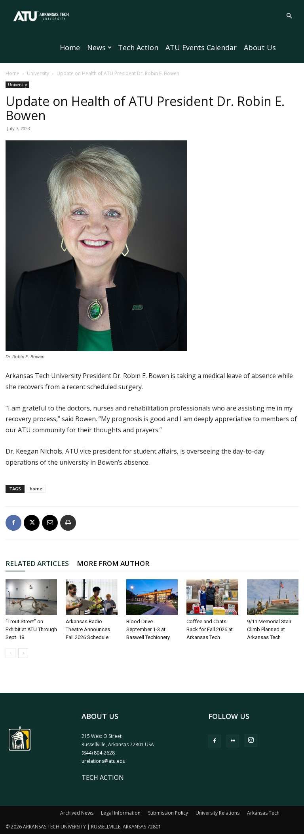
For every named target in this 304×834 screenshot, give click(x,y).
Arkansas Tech (263, 812)
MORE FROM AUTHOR (113, 563)
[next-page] (23, 653)
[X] (32, 523)
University (38, 73)
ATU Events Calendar (201, 47)
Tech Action (138, 47)
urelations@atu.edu (103, 761)
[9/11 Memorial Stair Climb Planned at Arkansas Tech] (272, 597)
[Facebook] (13, 523)
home (36, 489)
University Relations (217, 812)
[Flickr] (232, 741)
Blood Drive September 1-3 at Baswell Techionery (148, 629)
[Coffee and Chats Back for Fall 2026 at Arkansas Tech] (212, 597)
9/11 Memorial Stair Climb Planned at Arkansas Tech (269, 629)
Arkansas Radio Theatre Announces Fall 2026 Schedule (88, 629)
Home (70, 47)
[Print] (68, 523)
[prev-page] (10, 653)
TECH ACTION (103, 777)
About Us (260, 47)
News (96, 47)
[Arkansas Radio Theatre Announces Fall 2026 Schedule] (91, 597)
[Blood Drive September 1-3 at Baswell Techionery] (152, 597)
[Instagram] (251, 740)
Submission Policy (168, 812)
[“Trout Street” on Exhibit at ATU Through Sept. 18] (31, 597)
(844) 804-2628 (98, 752)
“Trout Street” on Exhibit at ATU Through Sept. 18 (31, 629)
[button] (288, 15)
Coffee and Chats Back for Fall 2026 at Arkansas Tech (209, 629)
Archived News (76, 812)
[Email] (50, 523)
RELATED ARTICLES (37, 563)
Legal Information (121, 812)
